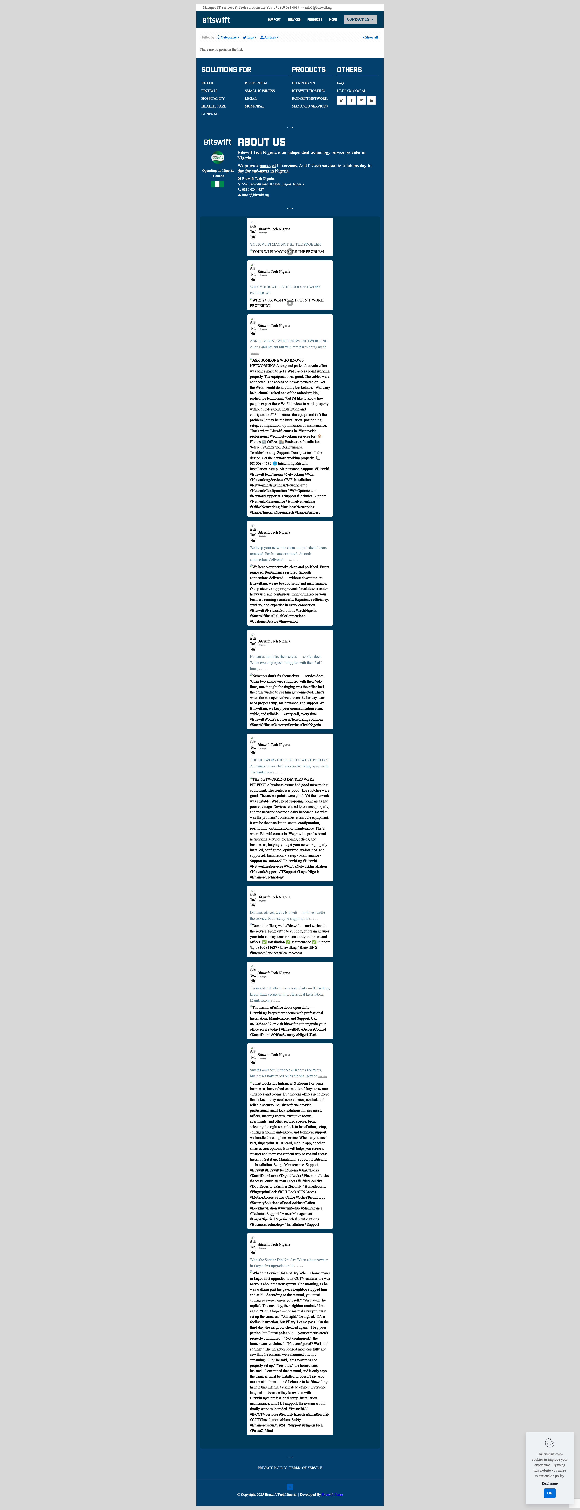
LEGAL (251, 98)
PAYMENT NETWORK (310, 98)
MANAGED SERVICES (310, 106)
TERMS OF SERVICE (305, 1468)
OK (549, 1493)
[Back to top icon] (290, 1487)
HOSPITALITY (213, 98)
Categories (229, 37)
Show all (371, 37)
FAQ (340, 83)
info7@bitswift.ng (318, 7)
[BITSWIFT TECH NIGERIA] (216, 19)
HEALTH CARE (213, 106)
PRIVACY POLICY (272, 1468)
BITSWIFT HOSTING (308, 91)
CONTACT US (358, 19)
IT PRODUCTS (303, 83)
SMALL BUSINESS (260, 91)
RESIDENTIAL (256, 83)
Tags (250, 37)
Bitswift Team (332, 1494)
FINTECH (209, 91)
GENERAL (209, 114)
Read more (255, 353)
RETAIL (207, 83)
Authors (270, 37)
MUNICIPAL (254, 106)
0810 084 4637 (288, 7)
